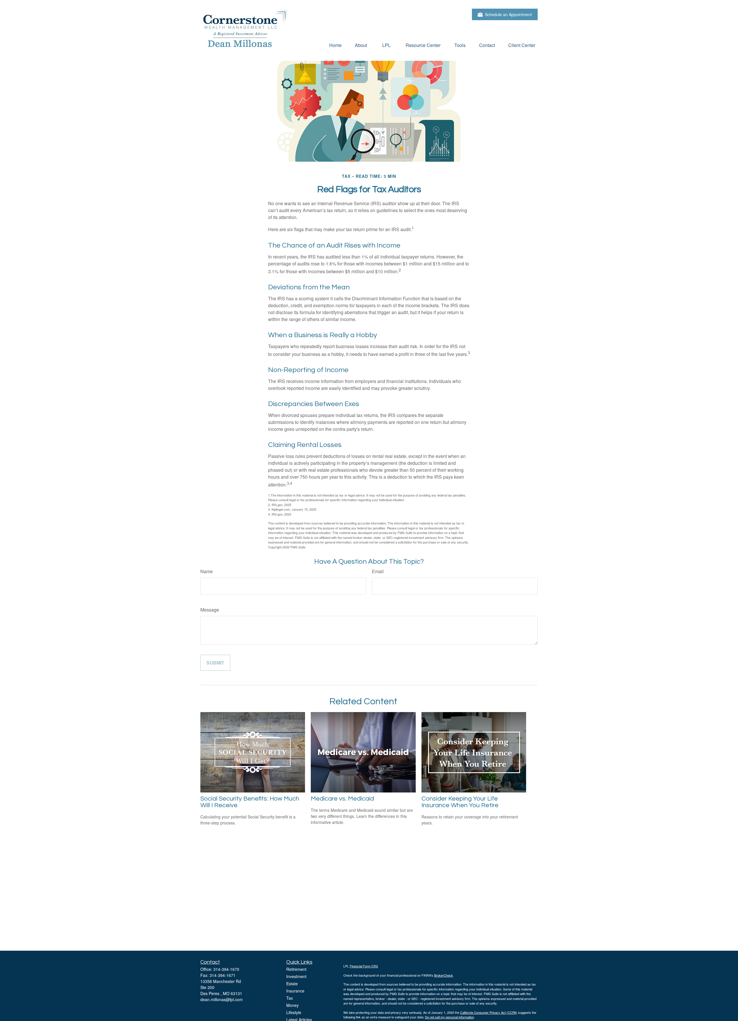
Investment (296, 976)
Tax (289, 998)
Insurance (295, 991)
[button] (335, 45)
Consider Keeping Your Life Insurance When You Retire (459, 802)
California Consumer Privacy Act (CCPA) (488, 1012)
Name (206, 571)
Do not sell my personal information (449, 1017)
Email (378, 571)
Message (209, 609)
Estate (292, 983)
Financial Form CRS (364, 966)
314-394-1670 (226, 969)
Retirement (296, 969)
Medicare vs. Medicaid (342, 798)
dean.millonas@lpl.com (221, 999)
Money (292, 1005)
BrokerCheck (443, 975)
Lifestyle (293, 1012)
